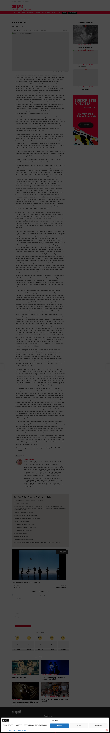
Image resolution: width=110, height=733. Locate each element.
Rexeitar (79, 725)
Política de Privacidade (21, 730)
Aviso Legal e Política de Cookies (9, 730)
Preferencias (98, 725)
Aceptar (59, 725)
